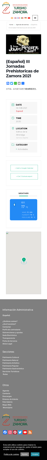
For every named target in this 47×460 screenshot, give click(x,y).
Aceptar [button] (35, 454)
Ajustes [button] (24, 454)
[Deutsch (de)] (25, 18)
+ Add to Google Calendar (24, 168)
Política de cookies (11, 454)
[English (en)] (15, 18)
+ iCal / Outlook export (24, 176)
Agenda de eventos (22, 24)
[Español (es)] (12, 18)
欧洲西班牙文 (30, 89)
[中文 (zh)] (29, 18)
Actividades (23, 149)
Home (11, 24)
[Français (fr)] (19, 18)
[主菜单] (35, 17)
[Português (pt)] (22, 18)
